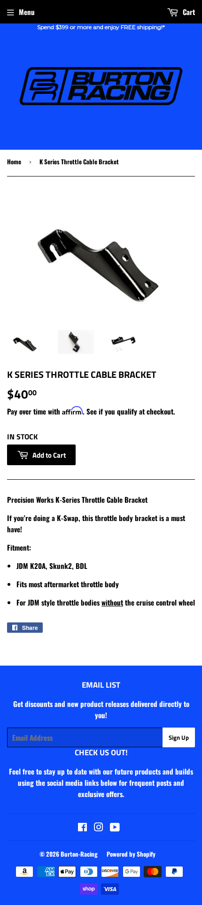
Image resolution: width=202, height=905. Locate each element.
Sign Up (179, 737)
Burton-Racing (79, 854)
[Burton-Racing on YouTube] (115, 827)
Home (14, 161)
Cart (188, 12)
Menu (27, 12)
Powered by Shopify (131, 854)
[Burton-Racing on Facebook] (82, 827)
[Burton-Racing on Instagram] (98, 827)
